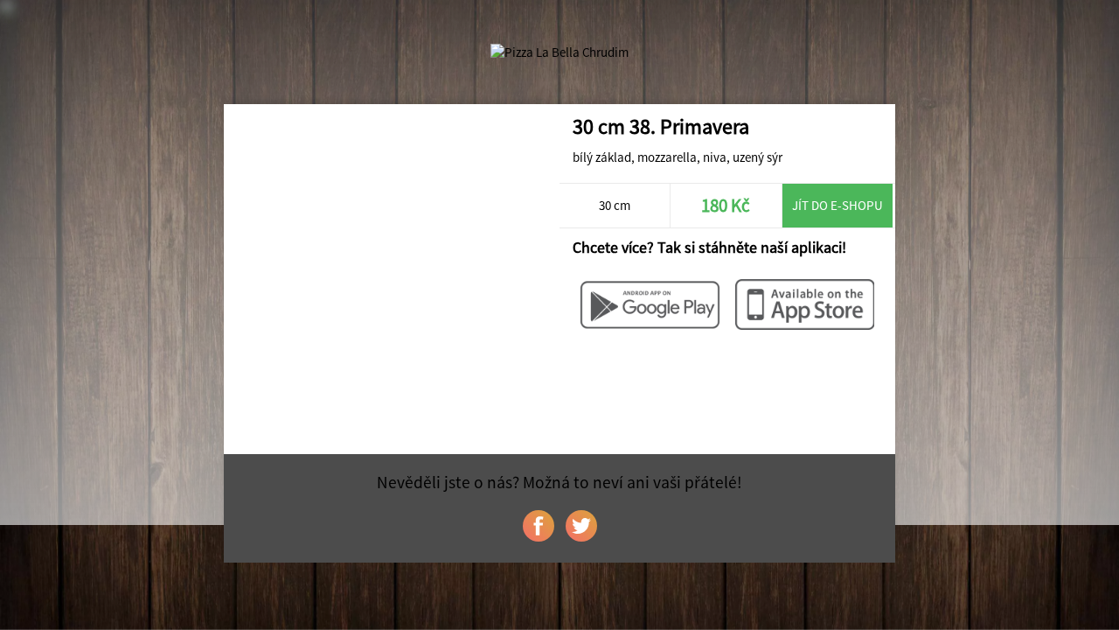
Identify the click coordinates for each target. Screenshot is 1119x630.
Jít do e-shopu (837, 205)
